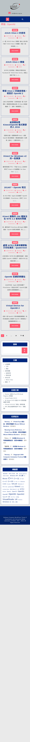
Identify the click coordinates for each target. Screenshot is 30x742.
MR (17, 473)
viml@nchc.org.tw (11, 13)
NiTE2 (22, 489)
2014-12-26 (9, 161)
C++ (10, 478)
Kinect (17, 486)
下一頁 (22, 335)
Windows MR (14, 475)
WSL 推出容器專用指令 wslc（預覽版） (14, 407)
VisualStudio (8, 499)
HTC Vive (11, 473)
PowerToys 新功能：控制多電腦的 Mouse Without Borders (14, 424)
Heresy (19, 36)
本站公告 (7, 377)
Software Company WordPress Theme (14, 517)
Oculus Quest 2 (23, 473)
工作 (7, 366)
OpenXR (5, 496)
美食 (7, 368)
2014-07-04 (9, 190)
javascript (11, 486)
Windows (20, 499)
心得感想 (7, 364)
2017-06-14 (9, 65)
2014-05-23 (9, 221)
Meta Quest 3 (13, 489)
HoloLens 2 (21, 484)
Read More (14, 50)
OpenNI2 (20, 494)
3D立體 (21, 475)
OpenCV (14, 491)
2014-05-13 (9, 250)
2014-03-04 (9, 279)
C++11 (16, 478)
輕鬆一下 (7, 382)
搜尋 (15, 344)
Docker (5, 473)
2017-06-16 (9, 36)
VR (16, 499)
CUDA (4, 484)
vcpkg (17, 496)
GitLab (14, 484)
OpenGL (21, 491)
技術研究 (15, 88)
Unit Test (13, 496)
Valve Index (6, 475)
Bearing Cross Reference (13, 430)
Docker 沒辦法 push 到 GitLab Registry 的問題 (13, 395)
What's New (9, 379)
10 (16, 335)
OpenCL (9, 491)
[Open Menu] (7, 19)
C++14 (22, 478)
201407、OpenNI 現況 (15, 187)
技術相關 (7, 371)
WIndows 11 (7, 502)
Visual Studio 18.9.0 (11, 398)
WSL (13, 502)
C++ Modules (21, 481)
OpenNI (12, 494)
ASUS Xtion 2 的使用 (15, 33)
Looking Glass (6, 489)
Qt (9, 497)
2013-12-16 (9, 311)
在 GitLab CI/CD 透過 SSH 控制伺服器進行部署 (14, 401)
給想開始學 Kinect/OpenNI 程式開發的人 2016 (15, 124)
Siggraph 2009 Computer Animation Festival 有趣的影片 (14, 457)
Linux (22, 486)
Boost (5, 478)
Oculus (4, 491)
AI (24, 475)
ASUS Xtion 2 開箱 (15, 62)
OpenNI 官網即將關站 (15, 277)
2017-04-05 (9, 96)
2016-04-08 (9, 130)
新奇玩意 (15, 30)
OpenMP (5, 494)
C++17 (5, 481)
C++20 (10, 481)
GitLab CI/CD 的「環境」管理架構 (15, 404)
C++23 (15, 481)
